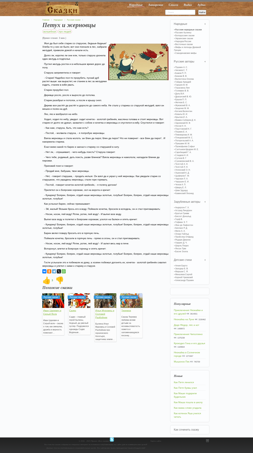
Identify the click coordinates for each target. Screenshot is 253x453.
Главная (45, 20)
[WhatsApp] (64, 271)
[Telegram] (54, 271)
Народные (58, 20)
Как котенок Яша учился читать (187, 415)
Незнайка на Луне (184, 319)
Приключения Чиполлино (188, 334)
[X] (59, 271)
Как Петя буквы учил (185, 387)
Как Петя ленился (184, 382)
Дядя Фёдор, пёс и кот (186, 325)
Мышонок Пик (181, 361)
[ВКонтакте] (44, 271)
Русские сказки (73, 20)
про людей (65, 31)
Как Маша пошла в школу (188, 402)
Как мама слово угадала (187, 407)
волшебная (49, 31)
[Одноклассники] (49, 271)
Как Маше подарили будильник (185, 395)
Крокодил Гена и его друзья (189, 343)
